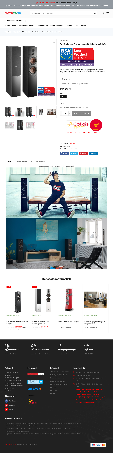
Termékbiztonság (10, 391)
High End (53, 387)
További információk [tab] (23, 161)
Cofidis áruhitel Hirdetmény (14, 383)
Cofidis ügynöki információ (14, 385)
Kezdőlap (8, 32)
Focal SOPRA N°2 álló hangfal (68, 322)
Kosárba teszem (82, 113)
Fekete (63, 96)
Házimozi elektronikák (57, 378)
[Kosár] (106, 13)
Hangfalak (16, 32)
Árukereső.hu (31, 395)
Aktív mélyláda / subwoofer (59, 372)
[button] (53, 41)
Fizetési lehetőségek (12, 378)
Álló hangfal (26, 32)
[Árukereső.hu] (34, 389)
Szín (61, 93)
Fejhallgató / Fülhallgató (58, 375)
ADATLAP (67, 79)
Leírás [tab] (8, 161)
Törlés (63, 100)
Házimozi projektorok (57, 381)
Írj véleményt (64, 40)
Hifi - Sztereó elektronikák (59, 384)
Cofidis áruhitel (10, 388)
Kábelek (53, 393)
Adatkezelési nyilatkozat (13, 380)
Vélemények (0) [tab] (42, 161)
